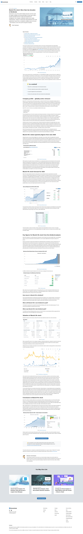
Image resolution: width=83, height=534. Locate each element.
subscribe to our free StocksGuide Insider (33, 445)
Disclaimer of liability (15, 528)
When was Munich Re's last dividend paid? (32, 41)
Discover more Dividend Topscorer (42, 438)
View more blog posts (41, 498)
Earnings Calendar (68, 511)
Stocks (67, 520)
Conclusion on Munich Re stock (29, 43)
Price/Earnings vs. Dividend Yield (43, 374)
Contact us (56, 511)
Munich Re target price (43, 430)
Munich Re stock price (43, 72)
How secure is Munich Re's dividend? (31, 38)
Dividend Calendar (68, 513)
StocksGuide (45, 508)
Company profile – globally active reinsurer (31, 33)
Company (56, 508)
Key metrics (43, 339)
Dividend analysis (43, 288)
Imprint (56, 515)
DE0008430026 (40, 49)
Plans (44, 511)
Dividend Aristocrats (69, 518)
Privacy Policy (57, 513)
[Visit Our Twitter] (9, 510)
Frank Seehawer (15, 25)
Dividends (15, 8)
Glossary (67, 521)
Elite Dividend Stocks (69, 516)
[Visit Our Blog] (11, 510)
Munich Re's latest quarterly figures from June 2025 (32, 34)
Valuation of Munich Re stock (28, 42)
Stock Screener (68, 515)
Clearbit (58, 530)
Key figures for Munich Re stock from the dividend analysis (33, 37)
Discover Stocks (68, 508)
